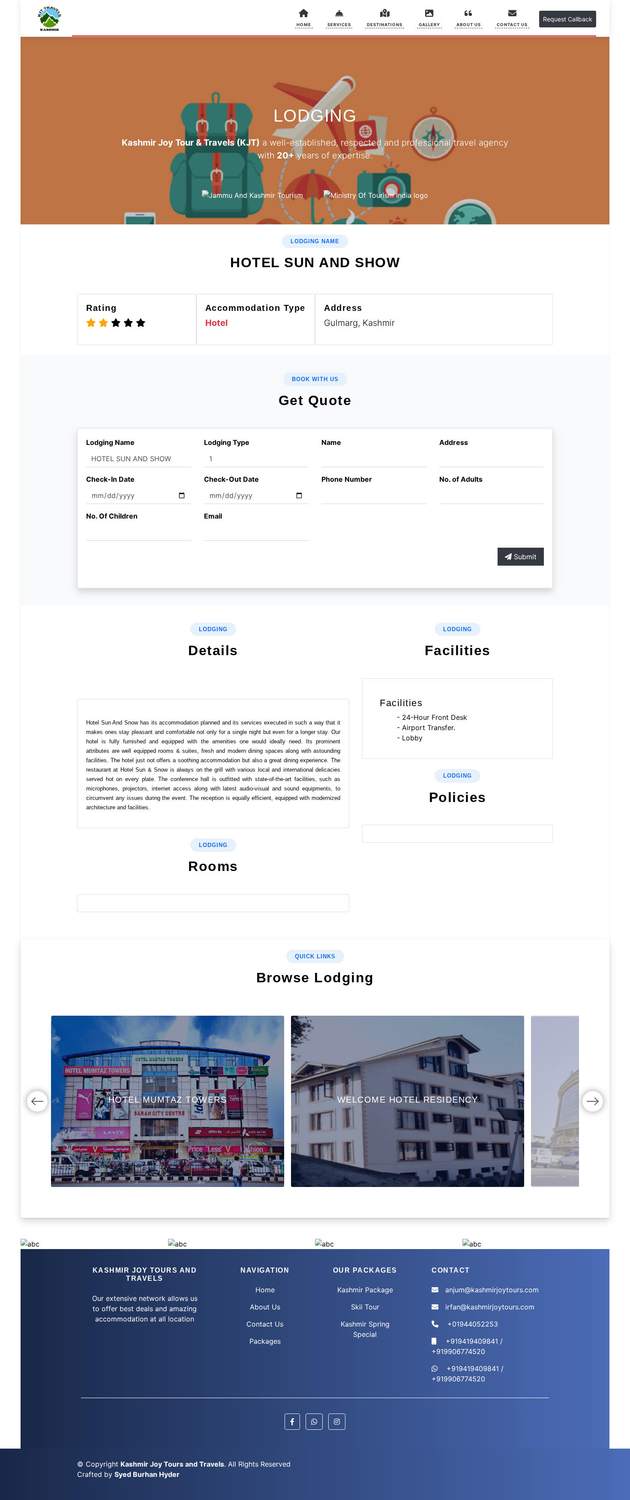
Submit (524, 556)
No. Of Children (112, 516)
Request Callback (567, 19)
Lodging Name (110, 442)
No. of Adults (461, 479)
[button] (339, 17)
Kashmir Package (365, 1289)
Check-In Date (110, 479)
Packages (265, 1341)
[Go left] (37, 1101)
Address (453, 442)
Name (331, 442)
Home (265, 1289)
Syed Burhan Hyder (147, 1474)
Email (213, 516)
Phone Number (346, 479)
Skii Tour (365, 1307)
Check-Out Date (231, 479)
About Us (265, 1307)
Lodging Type (226, 442)
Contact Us (264, 1324)
